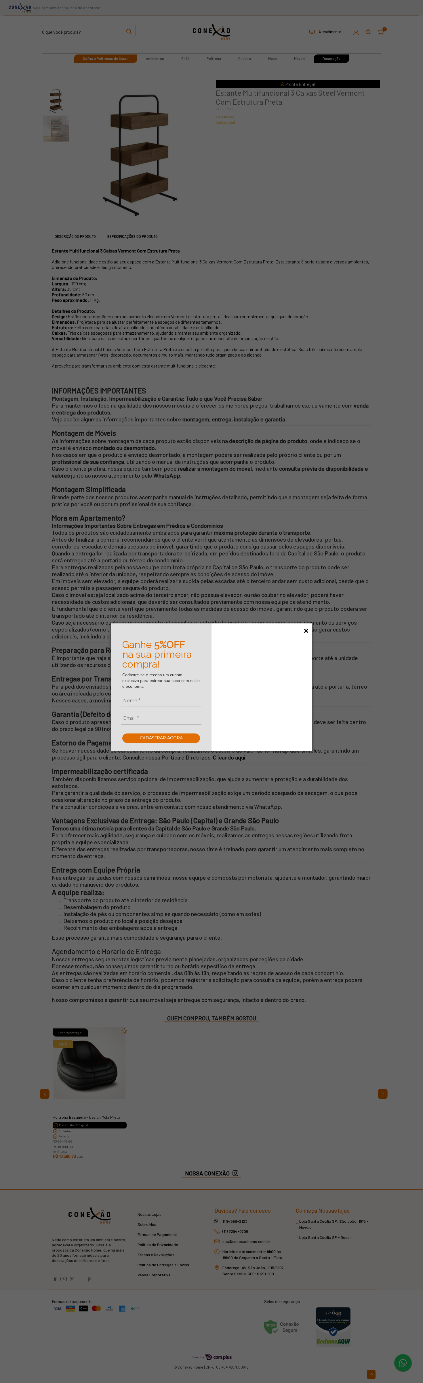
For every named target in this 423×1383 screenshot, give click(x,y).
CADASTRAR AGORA (161, 738)
